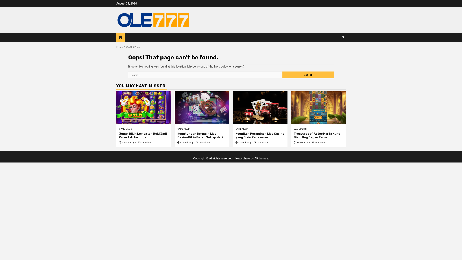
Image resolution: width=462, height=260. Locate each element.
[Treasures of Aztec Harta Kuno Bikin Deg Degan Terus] (318, 107)
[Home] (121, 37)
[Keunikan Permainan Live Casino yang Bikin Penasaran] (260, 107)
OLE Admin (145, 142)
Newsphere (242, 158)
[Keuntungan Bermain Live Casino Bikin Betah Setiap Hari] (202, 107)
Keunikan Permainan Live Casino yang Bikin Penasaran (260, 135)
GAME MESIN (125, 129)
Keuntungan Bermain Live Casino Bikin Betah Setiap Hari (200, 135)
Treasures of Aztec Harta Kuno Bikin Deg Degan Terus (317, 135)
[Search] (343, 37)
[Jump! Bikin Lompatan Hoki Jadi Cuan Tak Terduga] (143, 107)
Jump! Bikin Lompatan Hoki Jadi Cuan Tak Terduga (143, 135)
